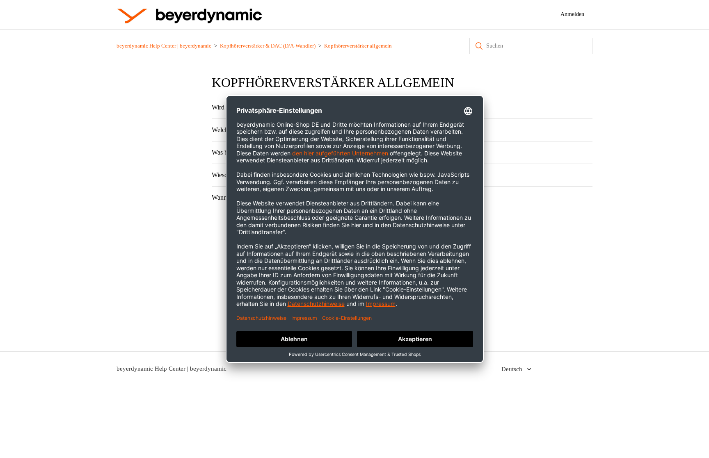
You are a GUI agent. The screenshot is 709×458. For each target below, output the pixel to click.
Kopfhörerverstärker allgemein (358, 46)
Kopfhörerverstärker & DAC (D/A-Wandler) (268, 46)
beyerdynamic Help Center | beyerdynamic (164, 46)
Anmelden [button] (572, 14)
